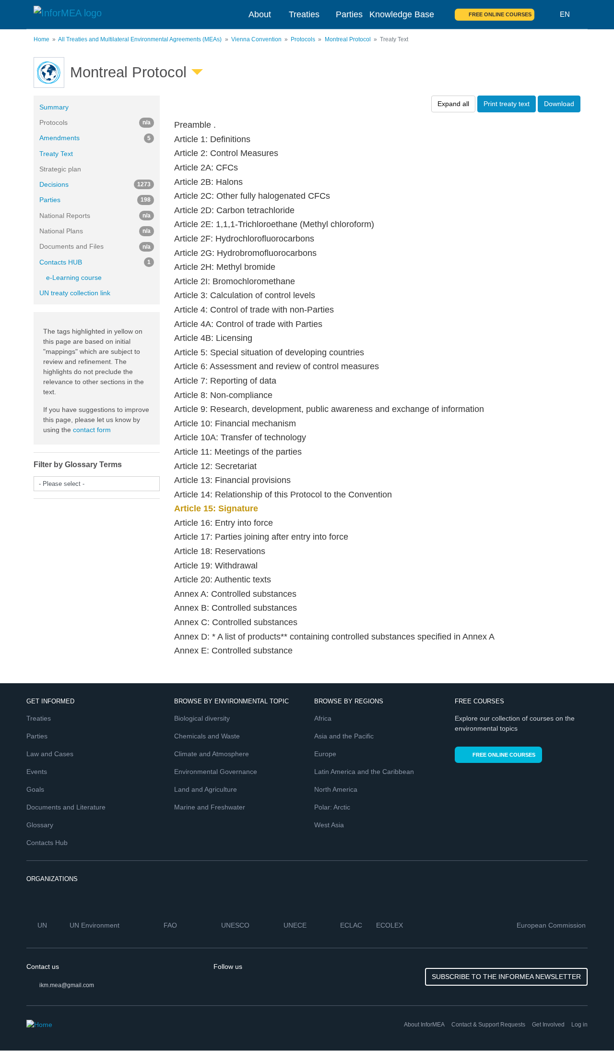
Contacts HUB (95, 262)
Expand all (453, 104)
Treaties (304, 14)
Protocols (303, 39)
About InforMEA (424, 1024)
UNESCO (236, 925)
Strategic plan (60, 169)
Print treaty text (507, 104)
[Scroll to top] (586, 1023)
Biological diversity (202, 718)
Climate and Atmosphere (211, 754)
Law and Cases (49, 754)
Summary (54, 107)
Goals (35, 789)
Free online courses (500, 14)
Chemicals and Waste (207, 736)
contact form (92, 430)
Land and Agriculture (205, 789)
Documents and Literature (66, 807)
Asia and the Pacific (344, 736)
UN (43, 925)
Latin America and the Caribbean (364, 771)
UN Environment (95, 925)
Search (547, 14)
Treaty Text (56, 153)
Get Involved (548, 1024)
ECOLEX (390, 925)
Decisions (95, 184)
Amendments (95, 138)
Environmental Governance (215, 771)
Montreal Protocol (348, 39)
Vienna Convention (256, 39)
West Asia (329, 825)
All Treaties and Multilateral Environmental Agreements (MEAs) (140, 39)
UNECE (295, 925)
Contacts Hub (47, 842)
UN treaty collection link (74, 293)
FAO (171, 925)
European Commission (552, 925)
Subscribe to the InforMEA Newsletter (506, 976)
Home (41, 39)
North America (335, 789)
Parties (349, 14)
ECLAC (352, 925)
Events (36, 771)
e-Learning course (74, 277)
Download (559, 104)
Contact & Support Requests (488, 1024)
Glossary (39, 825)
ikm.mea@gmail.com (66, 985)
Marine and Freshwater (209, 807)
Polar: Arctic (332, 807)
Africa (322, 718)
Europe (325, 754)
